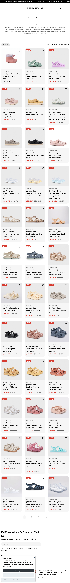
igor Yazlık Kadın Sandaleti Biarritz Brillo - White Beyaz (11, 504)
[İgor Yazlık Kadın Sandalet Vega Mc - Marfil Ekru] (35, 293)
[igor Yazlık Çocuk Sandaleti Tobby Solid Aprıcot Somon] (58, 216)
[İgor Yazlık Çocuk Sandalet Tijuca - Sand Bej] (58, 293)
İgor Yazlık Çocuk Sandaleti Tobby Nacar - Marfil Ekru (11, 425)
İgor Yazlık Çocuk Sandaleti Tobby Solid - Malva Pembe (57, 76)
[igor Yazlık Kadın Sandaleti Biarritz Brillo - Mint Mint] (58, 446)
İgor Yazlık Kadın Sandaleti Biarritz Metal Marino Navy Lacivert (34, 504)
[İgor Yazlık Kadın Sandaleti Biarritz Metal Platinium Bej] (11, 216)
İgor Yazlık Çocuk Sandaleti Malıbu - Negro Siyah (35, 155)
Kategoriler (37, 17)
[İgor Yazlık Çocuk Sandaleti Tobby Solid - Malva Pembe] (58, 58)
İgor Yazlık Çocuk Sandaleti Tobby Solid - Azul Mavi (57, 348)
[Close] (34, 558)
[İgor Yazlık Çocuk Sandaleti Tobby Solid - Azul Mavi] (58, 331)
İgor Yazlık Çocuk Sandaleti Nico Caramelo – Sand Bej (11, 463)
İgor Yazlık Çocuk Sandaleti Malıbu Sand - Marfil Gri (11, 155)
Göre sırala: (56, 45)
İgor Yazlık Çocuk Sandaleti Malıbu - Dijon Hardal (34, 114)
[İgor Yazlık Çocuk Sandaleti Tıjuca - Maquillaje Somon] (58, 137)
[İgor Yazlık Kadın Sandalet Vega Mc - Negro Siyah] (11, 331)
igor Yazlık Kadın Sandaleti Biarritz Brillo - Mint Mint (58, 463)
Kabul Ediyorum (18, 571)
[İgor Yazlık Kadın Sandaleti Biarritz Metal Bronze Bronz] (35, 216)
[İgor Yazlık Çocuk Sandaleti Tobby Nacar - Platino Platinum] (58, 254)
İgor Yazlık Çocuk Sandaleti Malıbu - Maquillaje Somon (9, 114)
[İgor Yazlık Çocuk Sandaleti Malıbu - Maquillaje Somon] (11, 97)
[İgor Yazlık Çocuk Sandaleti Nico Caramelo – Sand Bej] (11, 446)
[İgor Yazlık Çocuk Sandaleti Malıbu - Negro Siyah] (35, 137)
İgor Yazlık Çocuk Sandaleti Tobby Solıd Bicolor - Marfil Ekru (10, 272)
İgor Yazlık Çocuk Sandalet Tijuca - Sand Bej (57, 310)
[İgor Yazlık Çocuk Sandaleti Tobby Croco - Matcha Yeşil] (35, 58)
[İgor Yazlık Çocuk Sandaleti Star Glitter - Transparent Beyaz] (58, 486)
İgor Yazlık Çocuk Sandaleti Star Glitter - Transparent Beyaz (57, 504)
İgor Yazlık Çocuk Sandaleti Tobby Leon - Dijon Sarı (11, 387)
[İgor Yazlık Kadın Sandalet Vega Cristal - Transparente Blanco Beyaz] (11, 176)
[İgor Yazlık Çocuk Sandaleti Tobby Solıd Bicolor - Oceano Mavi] (35, 254)
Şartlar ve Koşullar (17, 580)
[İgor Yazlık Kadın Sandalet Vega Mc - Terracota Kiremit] (58, 369)
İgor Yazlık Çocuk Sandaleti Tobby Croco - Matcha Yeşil (34, 76)
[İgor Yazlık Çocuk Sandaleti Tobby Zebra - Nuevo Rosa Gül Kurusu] (35, 407)
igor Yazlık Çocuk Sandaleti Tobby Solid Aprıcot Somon (57, 234)
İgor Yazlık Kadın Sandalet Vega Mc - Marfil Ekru (33, 310)
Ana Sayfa (28, 17)
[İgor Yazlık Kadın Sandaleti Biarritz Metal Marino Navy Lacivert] (35, 486)
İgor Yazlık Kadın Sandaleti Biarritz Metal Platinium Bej (11, 234)
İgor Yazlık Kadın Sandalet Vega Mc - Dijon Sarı (33, 387)
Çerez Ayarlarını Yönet (18, 575)
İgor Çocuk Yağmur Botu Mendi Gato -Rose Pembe (11, 76)
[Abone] (39, 544)
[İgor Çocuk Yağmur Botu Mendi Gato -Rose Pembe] (11, 58)
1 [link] (24, 517)
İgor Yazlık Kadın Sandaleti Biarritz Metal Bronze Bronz (34, 234)
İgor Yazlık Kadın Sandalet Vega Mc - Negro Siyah (10, 348)
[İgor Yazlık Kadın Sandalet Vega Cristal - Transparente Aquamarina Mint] (58, 176)
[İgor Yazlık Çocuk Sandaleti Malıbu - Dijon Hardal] (35, 97)
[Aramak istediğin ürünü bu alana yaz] (61, 8)
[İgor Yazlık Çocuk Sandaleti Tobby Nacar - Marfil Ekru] (11, 407)
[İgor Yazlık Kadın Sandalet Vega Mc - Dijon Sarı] (35, 369)
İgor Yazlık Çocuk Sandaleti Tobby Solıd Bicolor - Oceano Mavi (34, 272)
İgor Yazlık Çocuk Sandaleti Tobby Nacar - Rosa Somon (34, 348)
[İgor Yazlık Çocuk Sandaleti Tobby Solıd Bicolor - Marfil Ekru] (11, 254)
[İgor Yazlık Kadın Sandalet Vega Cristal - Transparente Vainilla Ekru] (35, 176)
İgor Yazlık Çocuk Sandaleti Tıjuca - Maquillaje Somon (55, 155)
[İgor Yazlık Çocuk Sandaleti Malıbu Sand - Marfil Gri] (11, 137)
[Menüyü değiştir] (2, 8)
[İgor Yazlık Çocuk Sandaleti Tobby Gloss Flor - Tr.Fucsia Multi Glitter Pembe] (35, 446)
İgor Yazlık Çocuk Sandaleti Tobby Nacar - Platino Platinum (58, 272)
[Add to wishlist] (20, 51)
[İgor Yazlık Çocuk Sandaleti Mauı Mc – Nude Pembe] (58, 407)
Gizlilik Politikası (7, 580)
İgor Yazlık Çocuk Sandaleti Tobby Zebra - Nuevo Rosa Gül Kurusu (34, 425)
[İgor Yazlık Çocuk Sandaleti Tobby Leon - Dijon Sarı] (11, 369)
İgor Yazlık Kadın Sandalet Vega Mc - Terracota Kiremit (56, 387)
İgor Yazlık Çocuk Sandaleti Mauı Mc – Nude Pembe (56, 425)
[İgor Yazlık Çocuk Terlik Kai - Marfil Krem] (11, 293)
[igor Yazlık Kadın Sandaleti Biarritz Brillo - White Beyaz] (11, 486)
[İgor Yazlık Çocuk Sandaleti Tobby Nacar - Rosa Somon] (35, 331)
